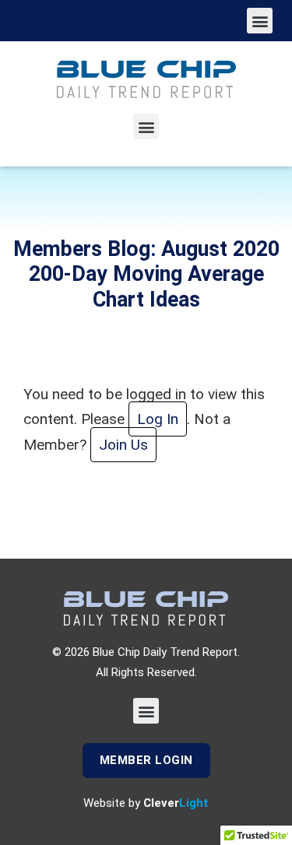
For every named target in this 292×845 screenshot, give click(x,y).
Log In (157, 419)
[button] (260, 20)
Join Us (123, 445)
